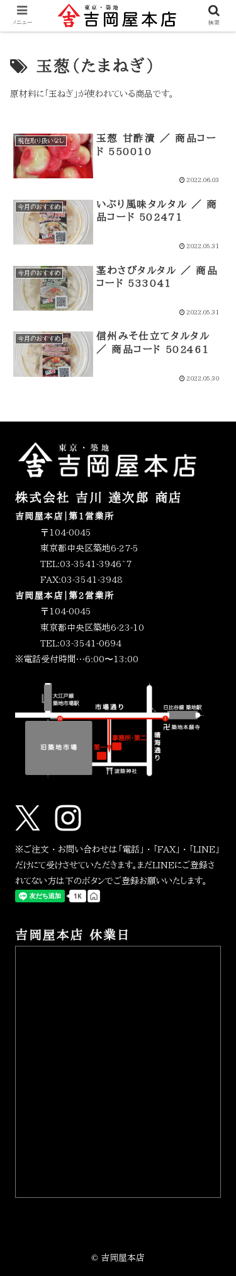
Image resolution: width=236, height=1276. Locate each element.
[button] (211, 1085)
